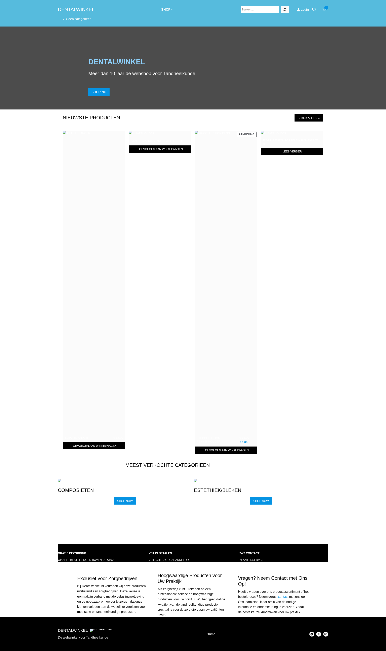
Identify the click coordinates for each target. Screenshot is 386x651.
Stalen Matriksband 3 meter (153, 141)
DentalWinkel (76, 9)
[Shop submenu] (172, 10)
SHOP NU (98, 92)
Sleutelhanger (77, 437)
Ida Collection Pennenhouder (208, 439)
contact (283, 596)
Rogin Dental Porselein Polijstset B (290, 142)
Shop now (125, 501)
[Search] (285, 9)
